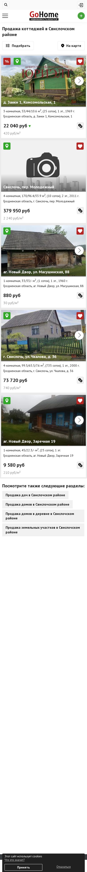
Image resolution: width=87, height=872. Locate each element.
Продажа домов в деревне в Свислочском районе (40, 515)
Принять (23, 867)
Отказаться (63, 867)
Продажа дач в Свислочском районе (35, 495)
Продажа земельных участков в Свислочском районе (43, 529)
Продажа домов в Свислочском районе (37, 504)
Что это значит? (14, 860)
